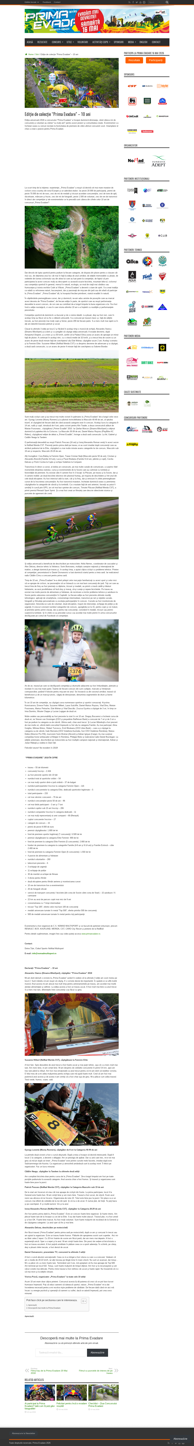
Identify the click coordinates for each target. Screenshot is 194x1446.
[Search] (167, 2)
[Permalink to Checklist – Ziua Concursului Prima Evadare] (103, 1400)
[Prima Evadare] (97, 30)
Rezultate (42, 42)
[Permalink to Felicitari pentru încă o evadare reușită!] (72, 1400)
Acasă (30, 42)
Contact (57, 2)
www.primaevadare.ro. (91, 934)
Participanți (155, 60)
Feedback (47, 2)
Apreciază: (32, 1305)
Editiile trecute (30, 2)
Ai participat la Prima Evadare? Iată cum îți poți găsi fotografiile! (40, 1406)
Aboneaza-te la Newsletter (23, 1433)
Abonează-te (97, 1352)
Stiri (37, 54)
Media (131, 42)
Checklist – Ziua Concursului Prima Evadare (102, 1404)
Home (30, 54)
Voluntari (82, 42)
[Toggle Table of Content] (82, 1301)
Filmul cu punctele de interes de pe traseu (96, 1371)
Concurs (56, 42)
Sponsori (119, 42)
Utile (69, 42)
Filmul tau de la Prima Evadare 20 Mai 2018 (49, 1371)
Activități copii (100, 42)
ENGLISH (143, 42)
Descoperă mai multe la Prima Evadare (44, 1308)
